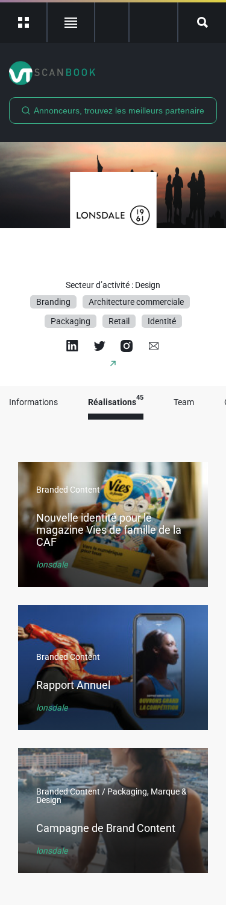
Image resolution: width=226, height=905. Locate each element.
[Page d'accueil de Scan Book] (113, 73)
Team (184, 402)
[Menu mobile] (24, 22)
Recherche (202, 22)
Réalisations (115, 402)
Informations (33, 402)
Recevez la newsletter (153, 22)
